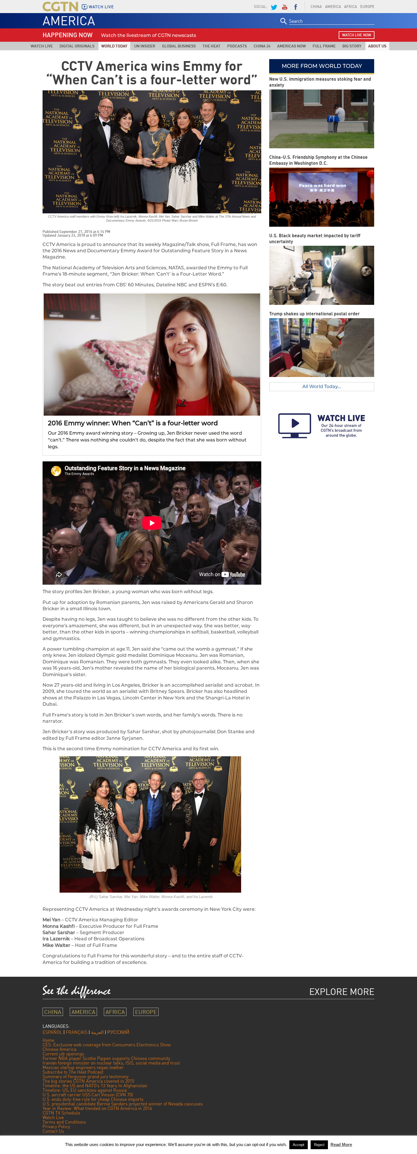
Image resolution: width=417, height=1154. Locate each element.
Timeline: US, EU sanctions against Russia (85, 1090)
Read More (341, 1144)
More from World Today (322, 66)
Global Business (179, 46)
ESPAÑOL (52, 1032)
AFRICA (350, 6)
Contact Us (53, 1131)
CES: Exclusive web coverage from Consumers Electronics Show (107, 1044)
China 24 (262, 46)
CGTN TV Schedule (61, 1113)
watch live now (356, 35)
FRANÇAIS (76, 1032)
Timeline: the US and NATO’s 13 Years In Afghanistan (95, 1085)
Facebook (295, 6)
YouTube (284, 6)
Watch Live (42, 46)
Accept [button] (298, 1145)
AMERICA (333, 6)
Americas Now (291, 46)
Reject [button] (319, 1145)
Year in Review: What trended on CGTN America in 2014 (97, 1108)
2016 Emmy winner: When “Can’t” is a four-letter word (133, 423)
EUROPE (367, 6)
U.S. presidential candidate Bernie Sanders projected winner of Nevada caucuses (123, 1104)
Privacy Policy (56, 1126)
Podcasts (237, 46)
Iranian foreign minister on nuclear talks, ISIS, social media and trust (111, 1063)
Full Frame (324, 46)
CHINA (316, 6)
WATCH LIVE (101, 6)
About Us (377, 46)
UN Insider (144, 46)
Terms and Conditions (64, 1122)
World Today (114, 46)
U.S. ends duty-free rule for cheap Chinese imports (93, 1099)
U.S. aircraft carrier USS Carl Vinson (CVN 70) (88, 1094)
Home (48, 1040)
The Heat (211, 46)
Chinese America (59, 1049)
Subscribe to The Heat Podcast (73, 1072)
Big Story (351, 46)
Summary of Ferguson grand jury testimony (86, 1076)
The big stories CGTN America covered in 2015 (88, 1081)
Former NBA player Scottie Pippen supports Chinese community (106, 1058)
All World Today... (321, 386)
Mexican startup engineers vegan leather (83, 1067)
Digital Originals (77, 46)
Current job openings (63, 1054)
